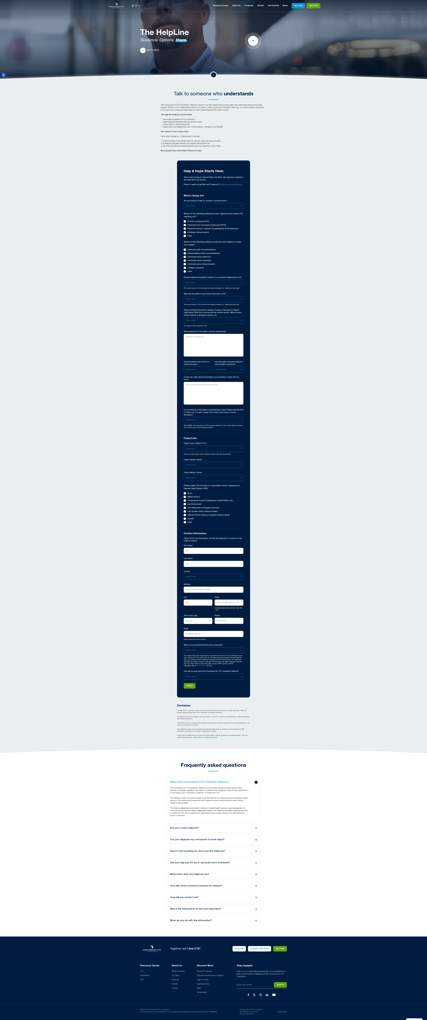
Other (190, 236)
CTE (142, 971)
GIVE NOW (313, 6)
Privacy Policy (201, 665)
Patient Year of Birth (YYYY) (195, 443)
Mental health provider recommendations (204, 253)
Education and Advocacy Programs (210, 975)
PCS (142, 980)
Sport (190, 493)
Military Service (194, 497)
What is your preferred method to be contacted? (204, 645)
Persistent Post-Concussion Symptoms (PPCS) (207, 225)
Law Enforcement (195, 504)
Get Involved (201, 992)
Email (186, 628)
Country (187, 571)
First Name (189, 545)
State (218, 597)
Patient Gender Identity (193, 460)
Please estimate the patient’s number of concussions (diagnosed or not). (213, 277)
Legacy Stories (202, 980)
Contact (175, 988)
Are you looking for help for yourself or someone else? (206, 201)
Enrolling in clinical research (198, 232)
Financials (175, 980)
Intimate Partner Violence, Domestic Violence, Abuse (209, 515)
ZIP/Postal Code (191, 616)
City (186, 597)
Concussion (144, 975)
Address (187, 584)
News (285, 5)
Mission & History (178, 971)
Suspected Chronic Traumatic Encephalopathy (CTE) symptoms (213, 229)
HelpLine (298, 6)
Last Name (189, 558)
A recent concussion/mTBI (198, 221)
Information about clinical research (201, 264)
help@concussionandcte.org (231, 184)
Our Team (175, 975)
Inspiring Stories (203, 984)
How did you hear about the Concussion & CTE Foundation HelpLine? (211, 671)
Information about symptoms (199, 257)
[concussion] (118, 5)
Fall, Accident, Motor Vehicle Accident (203, 511)
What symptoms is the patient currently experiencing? (206, 331)
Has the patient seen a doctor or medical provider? (197, 363)
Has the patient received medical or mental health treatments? (229, 363)
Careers (175, 984)
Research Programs (204, 971)
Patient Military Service (193, 472)
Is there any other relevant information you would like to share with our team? (211, 378)
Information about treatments (199, 260)
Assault (191, 519)
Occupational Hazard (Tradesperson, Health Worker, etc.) (210, 500)
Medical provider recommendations (202, 250)
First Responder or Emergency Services (203, 508)
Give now (280, 949)
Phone (217, 615)
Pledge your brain (259, 949)
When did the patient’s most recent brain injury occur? (206, 294)
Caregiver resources (196, 268)
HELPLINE (239, 949)
